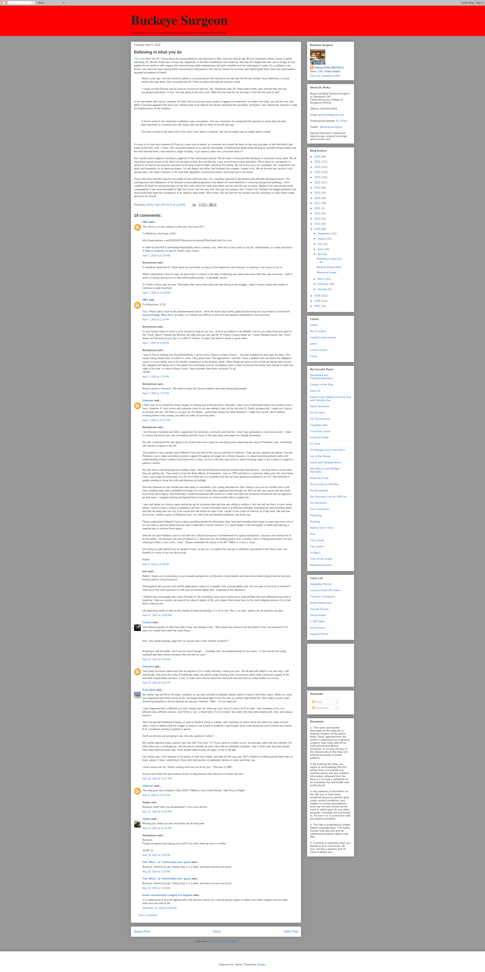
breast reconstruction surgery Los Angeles (167, 895)
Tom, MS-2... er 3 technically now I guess (166, 862)
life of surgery (318, 331)
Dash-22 (315, 390)
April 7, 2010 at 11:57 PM (156, 420)
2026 (317, 156)
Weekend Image (326, 272)
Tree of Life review (321, 558)
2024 (317, 166)
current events (318, 349)
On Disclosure (318, 502)
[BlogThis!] (204, 205)
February (323, 283)
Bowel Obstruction (321, 602)
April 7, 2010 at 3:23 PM (155, 343)
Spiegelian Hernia (320, 583)
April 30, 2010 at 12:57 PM (157, 778)
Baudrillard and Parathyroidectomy (321, 377)
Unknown (147, 400)
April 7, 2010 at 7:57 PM (155, 393)
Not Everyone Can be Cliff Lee (328, 496)
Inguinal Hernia (319, 633)
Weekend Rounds (321, 565)
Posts (318, 701)
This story (139, 58)
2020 (317, 187)
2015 (317, 208)
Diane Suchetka (319, 406)
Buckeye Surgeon (179, 19)
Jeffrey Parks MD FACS (328, 67)
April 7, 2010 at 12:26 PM (156, 292)
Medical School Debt (329, 267)
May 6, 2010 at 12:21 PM (156, 795)
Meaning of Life (319, 477)
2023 (317, 172)
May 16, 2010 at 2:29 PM (156, 855)
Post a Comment (148, 915)
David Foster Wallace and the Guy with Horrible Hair (330, 398)
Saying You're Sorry (322, 527)
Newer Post (142, 931)
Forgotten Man (319, 425)
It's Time (315, 443)
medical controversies (323, 337)
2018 (317, 198)
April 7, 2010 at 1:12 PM (155, 319)
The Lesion (317, 546)
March (322, 278)
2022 (317, 177)
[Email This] (200, 205)
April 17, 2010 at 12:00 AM (157, 615)
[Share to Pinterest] (215, 205)
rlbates (146, 818)
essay (313, 356)
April (321, 254)
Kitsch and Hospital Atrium (325, 462)
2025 (317, 161)
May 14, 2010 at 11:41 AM (156, 828)
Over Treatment (319, 509)
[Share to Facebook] (211, 205)
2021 (317, 182)
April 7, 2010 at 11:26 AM (156, 255)
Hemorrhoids (318, 615)
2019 (317, 192)
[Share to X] (208, 205)
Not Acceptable (319, 490)
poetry (314, 324)
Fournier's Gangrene (322, 596)
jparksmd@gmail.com (331, 114)
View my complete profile (325, 75)
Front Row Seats (320, 431)
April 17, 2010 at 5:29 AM (156, 659)
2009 (317, 295)
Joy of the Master (320, 456)
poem (313, 343)
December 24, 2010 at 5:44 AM (159, 908)
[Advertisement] (329, 664)
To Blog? (315, 552)
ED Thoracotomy (320, 418)
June (321, 249)
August (322, 238)
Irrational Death (319, 437)
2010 (317, 228)
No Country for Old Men (324, 484)
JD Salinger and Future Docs (327, 449)
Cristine (147, 622)
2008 (317, 300)
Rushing (315, 521)
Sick (312, 533)
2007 (317, 305)
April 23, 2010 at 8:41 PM (156, 682)
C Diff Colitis (317, 621)
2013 (317, 213)
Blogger (261, 964)
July (320, 243)
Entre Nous (149, 689)
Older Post (291, 931)
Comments (322, 707)
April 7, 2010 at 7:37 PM (155, 376)
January (323, 289)
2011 (317, 223)
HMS (145, 222)
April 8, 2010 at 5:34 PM (155, 564)
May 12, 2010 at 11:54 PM (156, 811)
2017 (317, 203)
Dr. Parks (341, 120)
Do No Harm (317, 412)
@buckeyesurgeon (330, 126)
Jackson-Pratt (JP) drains (325, 590)
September (325, 233)
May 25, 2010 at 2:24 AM (156, 871)
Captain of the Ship (321, 384)
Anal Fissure (317, 627)
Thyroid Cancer (319, 609)
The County (317, 540)
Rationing (316, 515)
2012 (317, 218)
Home (217, 931)
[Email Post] (193, 204)
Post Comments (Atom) (224, 941)
